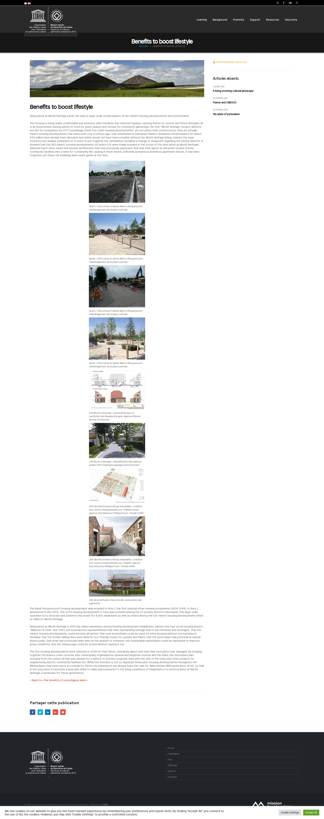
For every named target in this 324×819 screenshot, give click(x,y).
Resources (272, 19)
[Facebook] (283, 3)
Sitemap (172, 765)
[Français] (25, 2)
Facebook (32, 712)
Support (255, 19)
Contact (172, 777)
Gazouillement (40, 712)
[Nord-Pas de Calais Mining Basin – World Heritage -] (50, 21)
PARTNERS (173, 754)
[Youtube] (290, 3)
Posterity (238, 19)
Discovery (291, 19)
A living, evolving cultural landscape (233, 91)
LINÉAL (105, 804)
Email (63, 712)
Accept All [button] (311, 812)
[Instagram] (297, 3)
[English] (29, 2)
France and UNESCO (224, 102)
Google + (55, 712)
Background (220, 19)
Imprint (172, 771)
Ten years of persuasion (226, 114)
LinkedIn (47, 712)
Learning (202, 19)
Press (171, 748)
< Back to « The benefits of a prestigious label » (59, 680)
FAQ (170, 759)
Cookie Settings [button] (290, 812)
